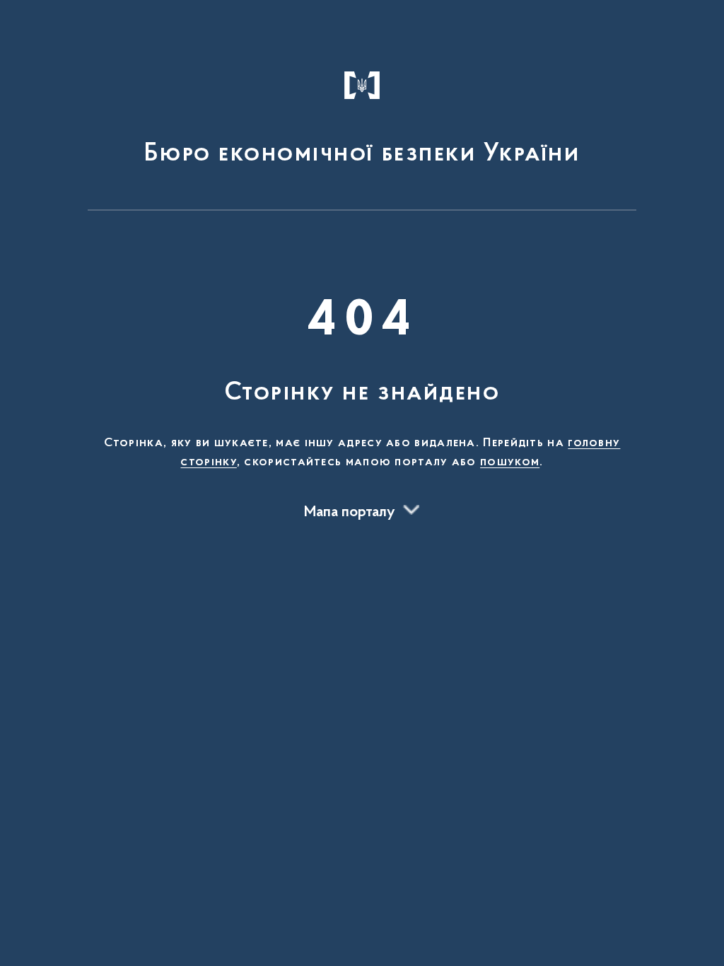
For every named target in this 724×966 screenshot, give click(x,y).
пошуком (509, 462)
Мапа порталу (349, 512)
